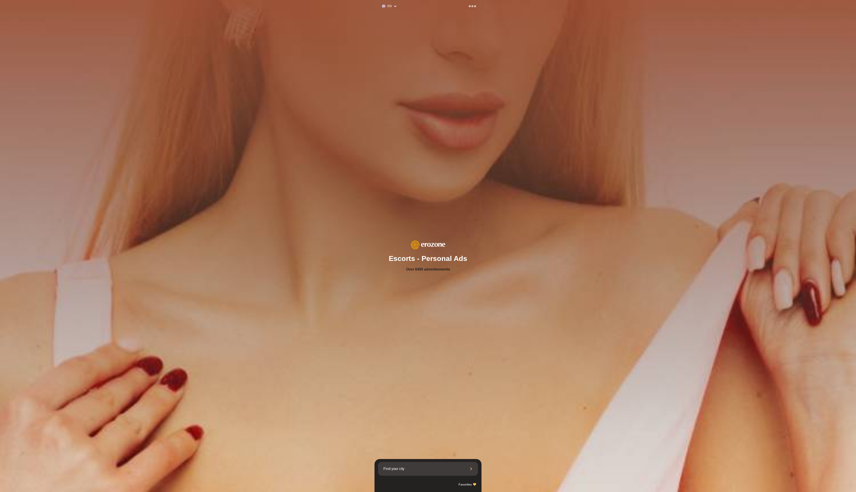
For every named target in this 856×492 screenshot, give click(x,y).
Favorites (466, 484)
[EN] (382, 6)
